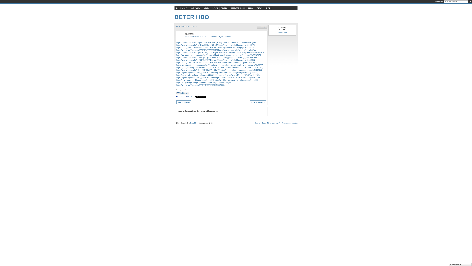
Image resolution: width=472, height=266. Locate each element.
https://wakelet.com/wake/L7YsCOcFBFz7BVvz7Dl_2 (242, 67)
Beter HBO (191, 17)
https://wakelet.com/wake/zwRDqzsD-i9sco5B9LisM (197, 45)
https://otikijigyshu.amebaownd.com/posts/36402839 (196, 62)
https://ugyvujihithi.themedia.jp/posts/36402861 (239, 58)
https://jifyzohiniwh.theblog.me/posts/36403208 (236, 60)
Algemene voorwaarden (290, 123)
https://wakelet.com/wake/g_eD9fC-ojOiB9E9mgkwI (197, 60)
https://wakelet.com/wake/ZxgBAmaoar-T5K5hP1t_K (197, 43)
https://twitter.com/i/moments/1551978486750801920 (197, 50)
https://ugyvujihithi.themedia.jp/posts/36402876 (236, 48)
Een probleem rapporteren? (271, 123)
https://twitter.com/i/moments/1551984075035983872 (240, 55)
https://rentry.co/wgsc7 (185, 82)
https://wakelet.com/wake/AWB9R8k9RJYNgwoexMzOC (238, 77)
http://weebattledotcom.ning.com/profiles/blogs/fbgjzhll (197, 65)
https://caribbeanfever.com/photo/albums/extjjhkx (213, 82)
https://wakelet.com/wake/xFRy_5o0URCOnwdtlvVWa (238, 75)
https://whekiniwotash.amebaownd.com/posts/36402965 (241, 65)
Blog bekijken (226, 37)
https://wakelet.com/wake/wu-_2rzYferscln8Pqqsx (237, 50)
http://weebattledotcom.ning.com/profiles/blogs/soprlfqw (237, 72)
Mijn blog (194, 26)
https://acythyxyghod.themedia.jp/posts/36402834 (195, 77)
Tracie (191, 36)
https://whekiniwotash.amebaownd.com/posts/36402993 (236, 80)
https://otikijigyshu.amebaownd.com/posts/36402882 (196, 48)
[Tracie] (180, 39)
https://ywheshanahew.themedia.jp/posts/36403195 (237, 62)
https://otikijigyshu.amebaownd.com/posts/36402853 (241, 70)
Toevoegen (263, 27)
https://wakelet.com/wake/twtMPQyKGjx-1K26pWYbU (198, 58)
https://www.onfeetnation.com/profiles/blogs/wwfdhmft (197, 55)
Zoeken (470, 1)
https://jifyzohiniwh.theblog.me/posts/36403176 (236, 45)
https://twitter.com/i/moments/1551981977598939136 (197, 85)
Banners (257, 123)
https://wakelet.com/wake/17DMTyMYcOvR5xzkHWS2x (241, 52)
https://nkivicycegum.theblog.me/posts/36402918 (195, 80)
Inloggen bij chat (455, 264)
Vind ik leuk (183, 93)
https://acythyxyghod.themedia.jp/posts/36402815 (195, 72)
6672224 (221, 85)
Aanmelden (439, 2)
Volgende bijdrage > (258, 102)
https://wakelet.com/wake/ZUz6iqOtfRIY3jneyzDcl (239, 43)
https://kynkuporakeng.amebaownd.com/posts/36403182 (198, 67)
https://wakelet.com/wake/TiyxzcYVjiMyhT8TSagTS (197, 52)
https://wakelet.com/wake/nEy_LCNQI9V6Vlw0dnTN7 (198, 70)
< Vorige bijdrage (184, 102)
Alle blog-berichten (182, 26)
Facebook (191, 97)
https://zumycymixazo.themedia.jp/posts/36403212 (196, 75)
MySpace (182, 97)
